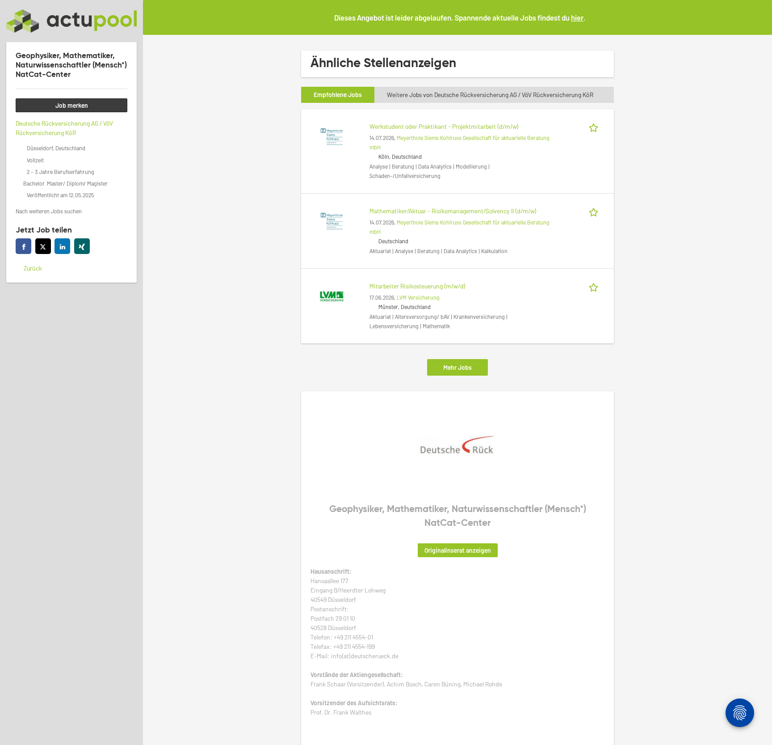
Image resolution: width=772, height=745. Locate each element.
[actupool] (71, 21)
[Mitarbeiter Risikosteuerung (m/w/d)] (331, 295)
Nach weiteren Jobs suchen (49, 211)
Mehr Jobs (457, 367)
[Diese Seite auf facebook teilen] (23, 246)
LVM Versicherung (418, 297)
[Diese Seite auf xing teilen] (82, 246)
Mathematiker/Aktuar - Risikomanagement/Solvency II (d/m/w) (453, 211)
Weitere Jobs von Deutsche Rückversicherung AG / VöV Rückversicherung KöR (490, 94)
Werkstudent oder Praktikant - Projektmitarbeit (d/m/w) (444, 126)
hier (577, 17)
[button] (758, 17)
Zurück (33, 268)
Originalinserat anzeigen (457, 550)
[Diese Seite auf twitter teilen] (43, 246)
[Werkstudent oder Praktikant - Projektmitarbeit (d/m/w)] (331, 136)
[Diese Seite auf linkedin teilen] (62, 246)
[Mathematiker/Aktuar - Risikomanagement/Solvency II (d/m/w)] (331, 220)
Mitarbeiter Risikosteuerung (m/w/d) (417, 286)
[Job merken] (595, 126)
